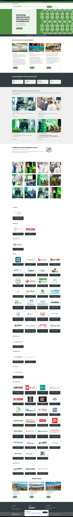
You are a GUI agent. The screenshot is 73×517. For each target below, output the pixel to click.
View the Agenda (40, 139)
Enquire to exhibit (19, 28)
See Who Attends (40, 116)
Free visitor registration (27, 28)
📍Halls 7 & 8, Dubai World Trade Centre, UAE (40, 35)
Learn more (15, 67)
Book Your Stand (15, 116)
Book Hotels (40, 6)
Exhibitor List (28, 6)
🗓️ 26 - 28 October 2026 (29, 35)
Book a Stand (49, 6)
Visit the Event (55, 6)
